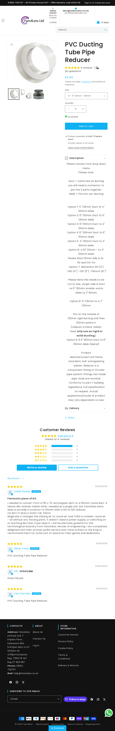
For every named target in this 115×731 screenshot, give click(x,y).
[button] (102, 15)
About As (38, 632)
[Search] (105, 30)
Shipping (86, 81)
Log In (36, 645)
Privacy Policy (65, 641)
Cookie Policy (65, 648)
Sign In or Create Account (97, 2)
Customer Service (68, 634)
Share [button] (71, 417)
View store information (81, 147)
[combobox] (82, 30)
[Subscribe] (58, 699)
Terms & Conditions (64, 656)
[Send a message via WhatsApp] (109, 713)
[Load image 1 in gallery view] (13, 94)
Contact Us (39, 638)
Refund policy (42, 724)
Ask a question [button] (78, 467)
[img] (14, 486)
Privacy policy (58, 724)
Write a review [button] (36, 467)
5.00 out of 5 (65, 436)
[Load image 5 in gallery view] (38, 94)
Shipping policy (93, 724)
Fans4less (28, 724)
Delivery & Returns (68, 665)
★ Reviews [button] (57, 728)
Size (67, 90)
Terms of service (75, 724)
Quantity (69, 103)
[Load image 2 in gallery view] (26, 94)
